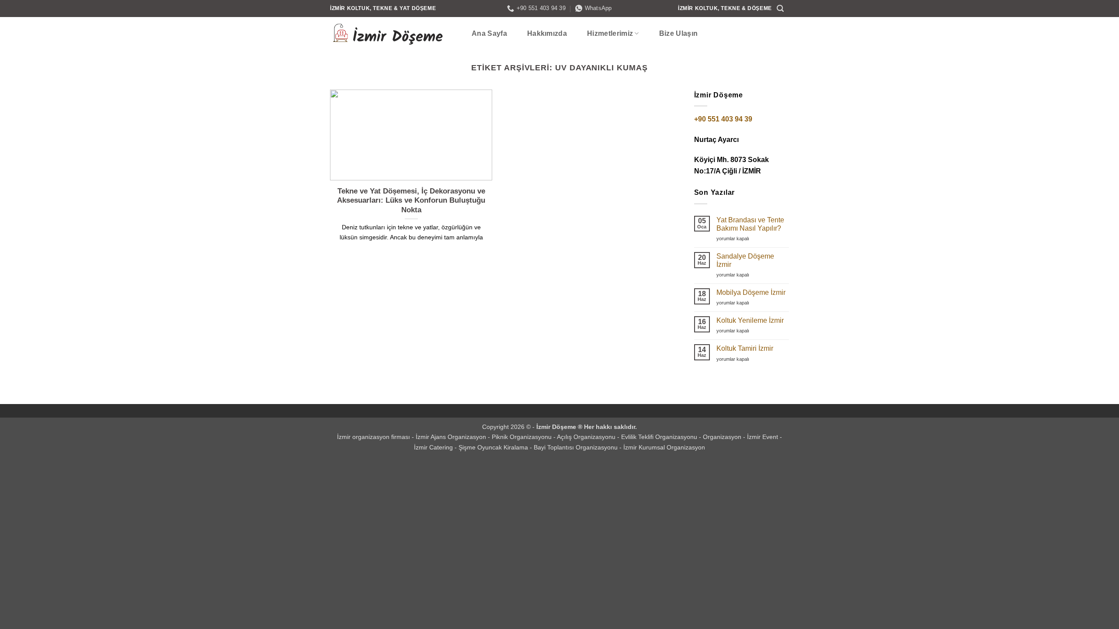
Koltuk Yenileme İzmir (750, 320)
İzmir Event (763, 436)
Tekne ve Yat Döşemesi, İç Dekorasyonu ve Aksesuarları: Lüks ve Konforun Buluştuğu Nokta (411, 200)
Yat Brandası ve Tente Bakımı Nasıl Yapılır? (750, 224)
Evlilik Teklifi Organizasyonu (660, 436)
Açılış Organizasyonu (587, 436)
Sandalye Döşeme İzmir (745, 260)
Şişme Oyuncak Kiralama (494, 447)
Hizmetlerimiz (610, 33)
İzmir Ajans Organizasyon (452, 436)
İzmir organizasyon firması (374, 436)
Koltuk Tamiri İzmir (744, 348)
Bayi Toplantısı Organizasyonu (576, 447)
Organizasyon (723, 436)
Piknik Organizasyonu (522, 436)
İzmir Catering (434, 447)
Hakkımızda (547, 33)
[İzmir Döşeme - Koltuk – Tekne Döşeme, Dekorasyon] (391, 34)
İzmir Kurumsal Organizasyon (664, 447)
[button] (780, 8)
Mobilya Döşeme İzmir (750, 292)
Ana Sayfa (489, 33)
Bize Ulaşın (678, 33)
